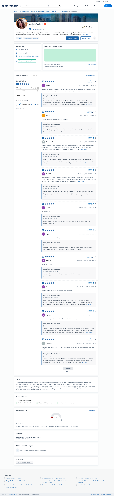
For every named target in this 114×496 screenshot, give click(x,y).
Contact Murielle (72, 38)
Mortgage (36, 11)
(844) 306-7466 (23, 50)
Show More (85, 34)
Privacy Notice (95, 494)
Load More (68, 368)
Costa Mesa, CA (23, 53)
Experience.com (13, 494)
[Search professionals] (59, 6)
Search (16, 11)
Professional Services (26, 11)
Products (87, 6)
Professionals (66, 6)
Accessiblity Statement (106, 494)
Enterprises (77, 6)
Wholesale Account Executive (48, 11)
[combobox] (34, 6)
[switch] (37, 88)
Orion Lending (63, 11)
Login (98, 1)
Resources (97, 6)
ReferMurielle (86, 38)
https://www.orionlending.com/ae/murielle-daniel (28, 56)
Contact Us (107, 1)
